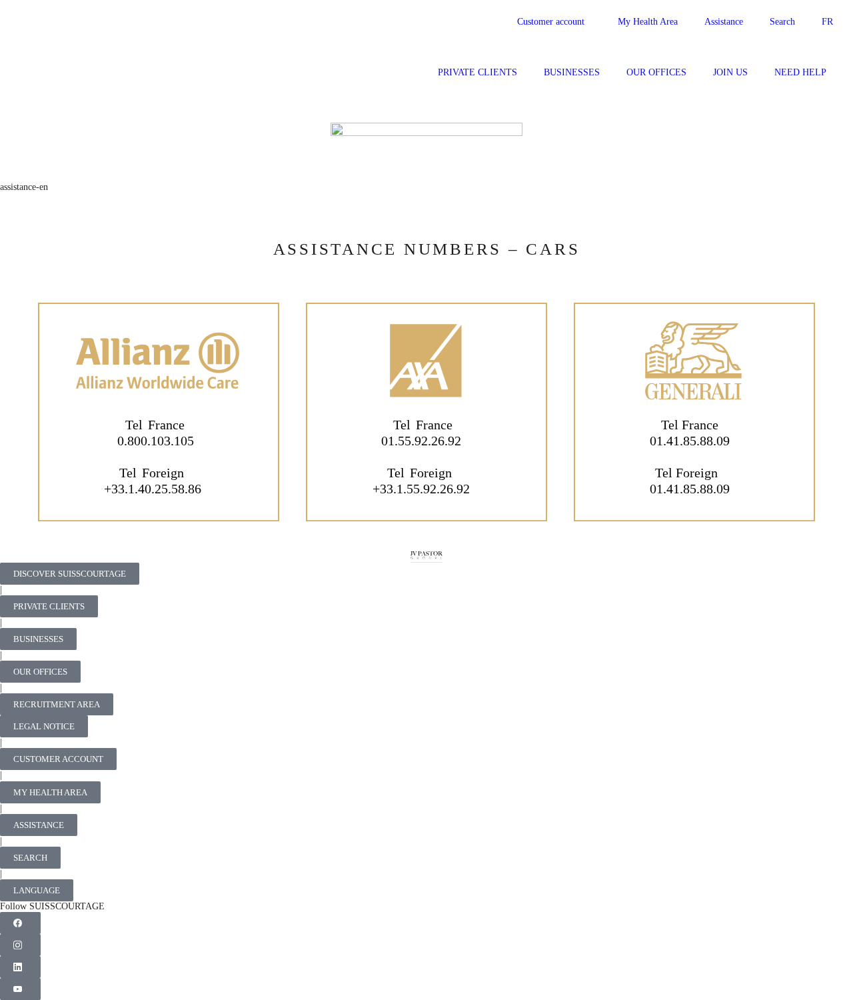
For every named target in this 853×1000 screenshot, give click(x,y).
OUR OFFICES (656, 72)
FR (827, 22)
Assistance (723, 22)
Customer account (550, 22)
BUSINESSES (572, 72)
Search (782, 22)
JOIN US (730, 72)
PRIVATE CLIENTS (477, 72)
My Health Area (648, 22)
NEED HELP (800, 72)
